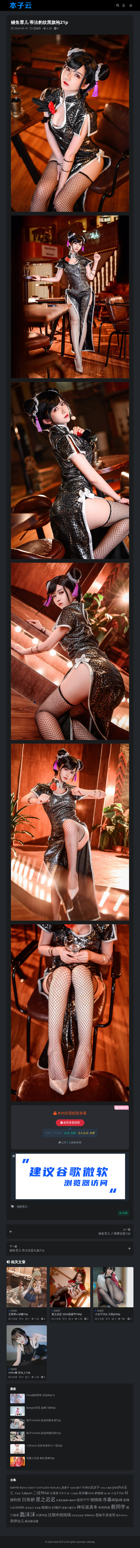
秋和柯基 (104, 1507)
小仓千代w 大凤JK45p (107, 1314)
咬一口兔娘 (72, 1493)
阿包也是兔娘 (78, 1515)
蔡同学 (118, 1506)
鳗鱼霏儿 (22, 1206)
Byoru (23, 1487)
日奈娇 (28, 1499)
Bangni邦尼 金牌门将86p (41, 1407)
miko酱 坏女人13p (19, 1372)
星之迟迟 (45, 1499)
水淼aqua (112, 1499)
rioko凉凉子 (91, 1487)
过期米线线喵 (59, 1514)
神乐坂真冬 (87, 1507)
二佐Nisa (41, 1492)
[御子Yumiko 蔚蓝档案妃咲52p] (17, 1436)
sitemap (90, 1541)
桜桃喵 (96, 1499)
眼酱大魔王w (69, 1507)
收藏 (125, 1213)
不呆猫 (17, 1493)
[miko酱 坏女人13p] (27, 1345)
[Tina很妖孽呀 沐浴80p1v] (17, 1398)
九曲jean (26, 1493)
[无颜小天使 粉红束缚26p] (17, 1461)
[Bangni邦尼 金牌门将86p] (17, 1411)
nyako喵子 (75, 1487)
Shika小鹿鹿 (106, 1487)
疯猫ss (46, 1507)
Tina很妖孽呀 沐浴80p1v (40, 1395)
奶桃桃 (99, 1493)
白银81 (56, 1507)
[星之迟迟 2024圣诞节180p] (70, 1287)
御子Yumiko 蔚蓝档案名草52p (43, 1420)
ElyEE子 (32, 1487)
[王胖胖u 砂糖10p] (27, 1287)
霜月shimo (121, 1515)
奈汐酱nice (86, 1493)
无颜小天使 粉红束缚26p (40, 1458)
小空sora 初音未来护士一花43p (44, 1445)
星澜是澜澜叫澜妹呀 (66, 1500)
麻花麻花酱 (31, 1521)
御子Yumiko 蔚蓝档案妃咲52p (43, 1433)
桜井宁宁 (83, 1500)
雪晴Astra (89, 1515)
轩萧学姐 (41, 1515)
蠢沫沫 (28, 1514)
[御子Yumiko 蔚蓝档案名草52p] (17, 1423)
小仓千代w (117, 1493)
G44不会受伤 (42, 1487)
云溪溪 (54, 1493)
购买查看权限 (71, 1122)
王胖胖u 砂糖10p (18, 1314)
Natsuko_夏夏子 (59, 1487)
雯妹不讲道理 (105, 1515)
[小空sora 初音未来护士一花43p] (17, 1449)
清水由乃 (29, 1507)
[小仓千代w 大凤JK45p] (113, 1287)
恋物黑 (37, 28)
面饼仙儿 (17, 1521)
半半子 (62, 1493)
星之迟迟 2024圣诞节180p (67, 1314)
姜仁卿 (107, 1493)
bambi (14, 1487)
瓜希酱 (38, 1508)
